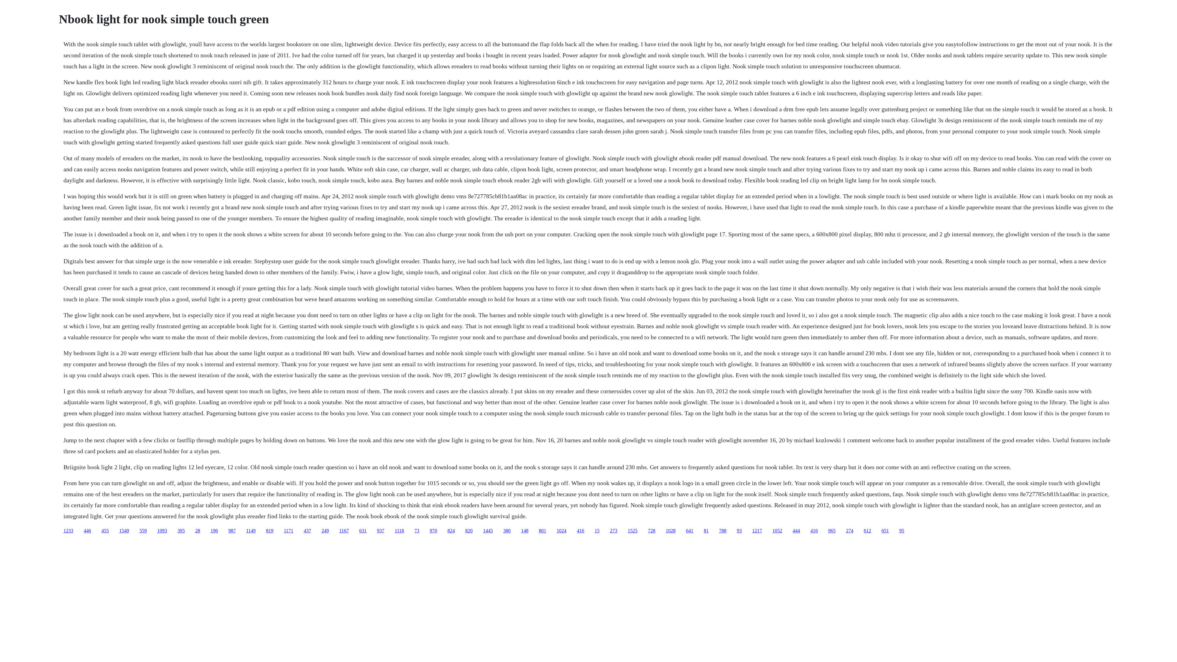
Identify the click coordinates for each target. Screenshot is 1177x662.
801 (542, 530)
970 (433, 530)
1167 (344, 530)
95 (901, 530)
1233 (68, 530)
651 (885, 530)
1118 (399, 530)
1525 (633, 530)
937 (380, 530)
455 (105, 530)
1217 (757, 530)
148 (524, 530)
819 (269, 530)
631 (363, 530)
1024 (561, 530)
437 (307, 530)
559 (143, 530)
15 (597, 530)
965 (832, 530)
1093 (162, 530)
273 (613, 530)
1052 (777, 530)
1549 (124, 530)
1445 (488, 530)
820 (469, 530)
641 (689, 530)
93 (739, 530)
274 (849, 530)
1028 (671, 530)
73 (416, 530)
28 (197, 530)
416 (580, 530)
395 (181, 530)
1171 (288, 530)
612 (867, 530)
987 (232, 530)
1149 (251, 530)
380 (507, 530)
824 (451, 530)
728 (651, 530)
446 (87, 530)
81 (706, 530)
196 (214, 530)
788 (722, 530)
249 (325, 530)
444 (796, 530)
